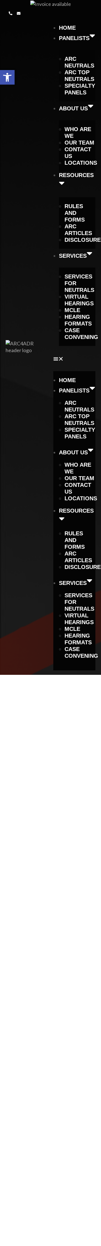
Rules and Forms (75, 213)
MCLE (72, 310)
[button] (10, 13)
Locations (81, 163)
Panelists (74, 38)
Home (67, 28)
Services (73, 256)
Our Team (79, 143)
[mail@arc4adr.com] (18, 13)
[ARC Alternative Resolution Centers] (25, 346)
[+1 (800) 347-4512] (10, 13)
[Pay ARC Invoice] (50, 3)
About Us (73, 108)
